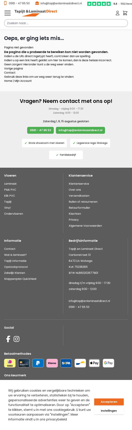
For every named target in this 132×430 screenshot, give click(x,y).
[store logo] (63, 13)
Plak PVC (10, 190)
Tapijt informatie (15, 261)
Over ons (75, 190)
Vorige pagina (13, 68)
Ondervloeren (13, 214)
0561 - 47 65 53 (19, 3)
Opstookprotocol (16, 267)
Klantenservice (79, 184)
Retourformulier (79, 208)
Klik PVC (9, 196)
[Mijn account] (117, 13)
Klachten (75, 214)
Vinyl (7, 208)
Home (8, 81)
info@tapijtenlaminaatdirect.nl (61, 3)
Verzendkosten (79, 196)
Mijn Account (23, 81)
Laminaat (10, 184)
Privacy (74, 220)
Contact (9, 73)
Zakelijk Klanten (14, 273)
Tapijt (8, 202)
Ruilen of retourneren (83, 202)
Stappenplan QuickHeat (20, 279)
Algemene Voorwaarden (85, 226)
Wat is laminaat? (15, 255)
